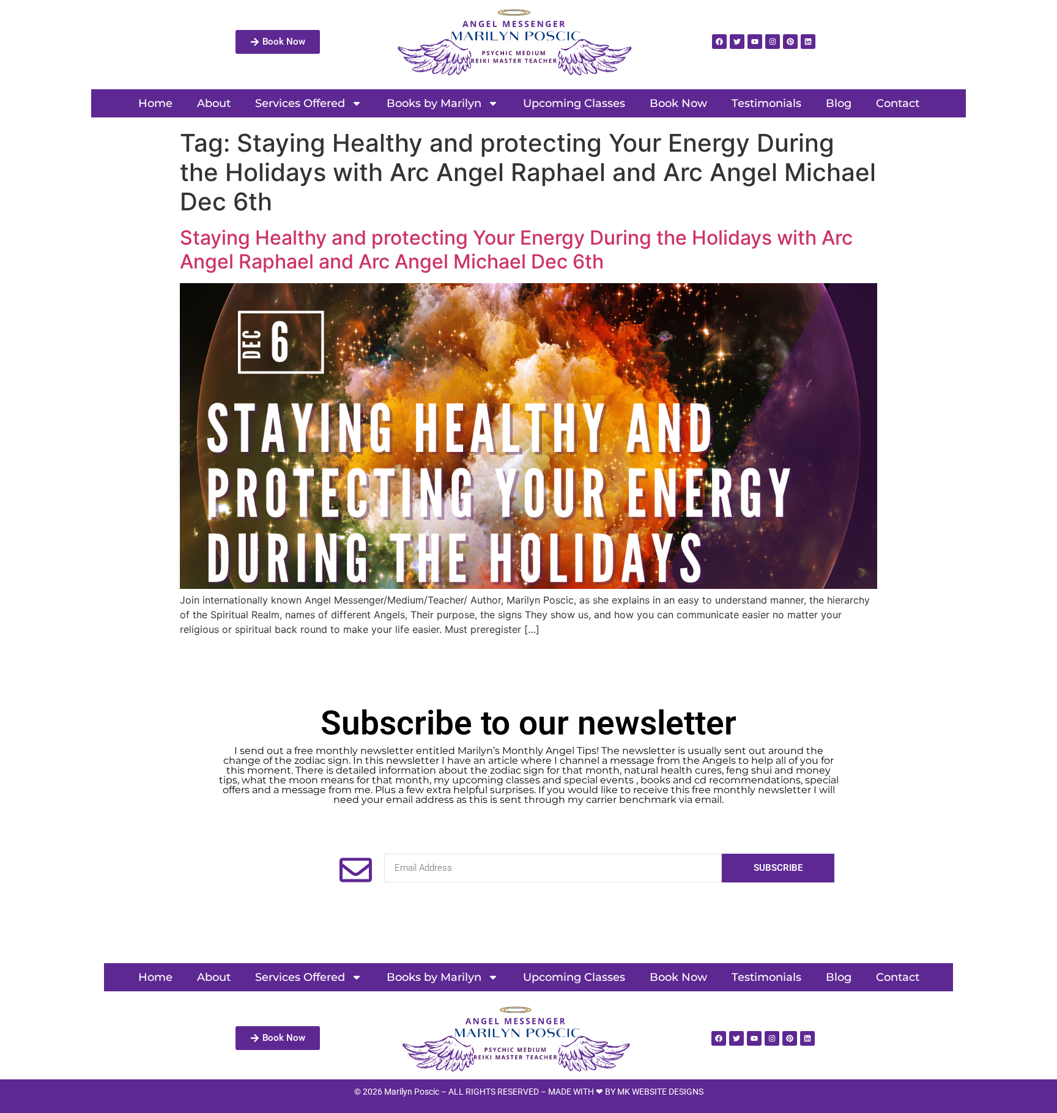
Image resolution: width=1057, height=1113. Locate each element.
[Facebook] (719, 41)
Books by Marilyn (434, 103)
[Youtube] (754, 41)
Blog (838, 103)
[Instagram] (772, 41)
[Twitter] (737, 41)
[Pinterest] (790, 41)
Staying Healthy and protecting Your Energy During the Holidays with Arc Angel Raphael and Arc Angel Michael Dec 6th (516, 249)
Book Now (678, 103)
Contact (897, 103)
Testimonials (766, 103)
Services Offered (300, 103)
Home (155, 103)
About (214, 103)
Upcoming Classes (574, 103)
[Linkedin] (808, 41)
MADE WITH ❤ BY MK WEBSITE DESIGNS (625, 1091)
